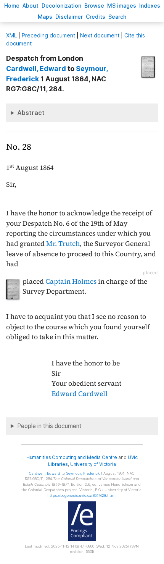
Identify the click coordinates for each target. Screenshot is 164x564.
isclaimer (69, 16)
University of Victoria (93, 464)
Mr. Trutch (63, 243)
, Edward (36, 69)
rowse (94, 5)
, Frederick (83, 473)
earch (117, 16)
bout (31, 5)
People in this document (49, 426)
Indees (149, 5)
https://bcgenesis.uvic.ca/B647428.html (81, 495)
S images (121, 5)
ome (11, 5)
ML (11, 35)
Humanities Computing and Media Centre (71, 457)
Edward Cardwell (79, 393)
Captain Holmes (70, 281)
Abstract (31, 112)
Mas (45, 16)
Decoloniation (61, 5)
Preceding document (48, 35)
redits (95, 16)
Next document (99, 35)
